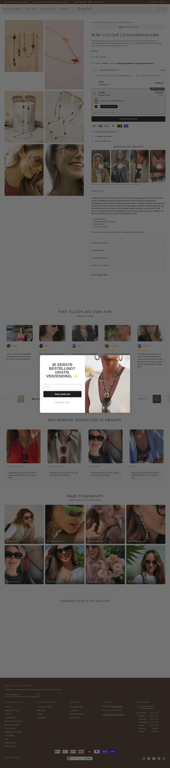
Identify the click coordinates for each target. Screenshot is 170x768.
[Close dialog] (127, 358)
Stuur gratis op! (62, 394)
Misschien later (62, 402)
